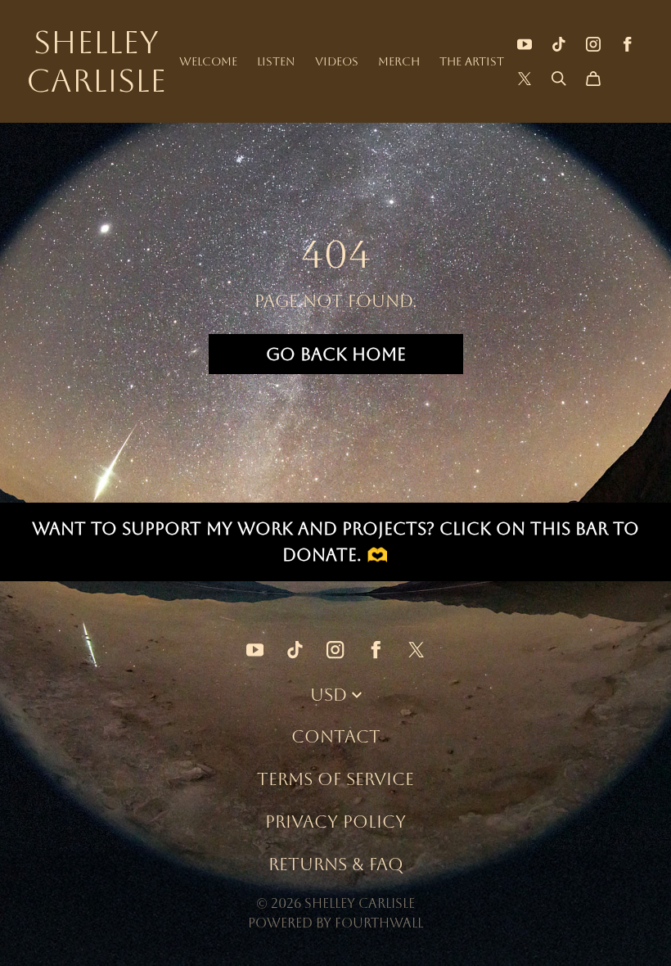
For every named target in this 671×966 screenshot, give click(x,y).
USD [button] (328, 694)
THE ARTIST (471, 61)
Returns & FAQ (335, 864)
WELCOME (208, 61)
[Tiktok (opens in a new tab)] (559, 44)
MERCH (399, 61)
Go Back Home (336, 354)
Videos (336, 61)
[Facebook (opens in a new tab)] (627, 44)
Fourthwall (379, 923)
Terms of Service (335, 779)
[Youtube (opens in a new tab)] (524, 44)
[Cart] (593, 78)
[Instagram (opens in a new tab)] (593, 44)
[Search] (559, 78)
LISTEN (276, 61)
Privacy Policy (335, 821)
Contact (336, 736)
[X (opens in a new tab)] (524, 78)
